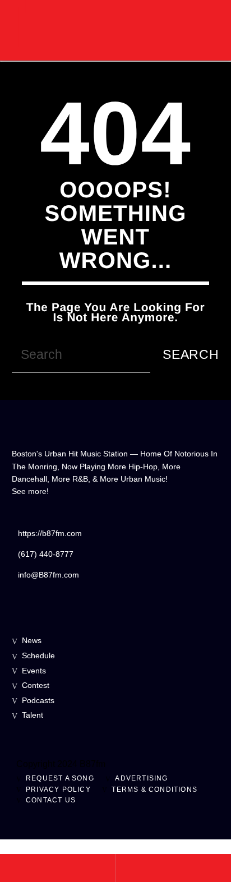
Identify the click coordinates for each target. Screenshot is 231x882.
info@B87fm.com (48, 574)
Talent (32, 714)
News (31, 640)
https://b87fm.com (50, 533)
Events (34, 670)
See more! (30, 491)
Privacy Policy (58, 789)
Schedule (38, 655)
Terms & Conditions (154, 789)
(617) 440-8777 (45, 553)
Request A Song (60, 778)
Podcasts (38, 700)
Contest (35, 685)
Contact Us (51, 800)
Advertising (141, 778)
